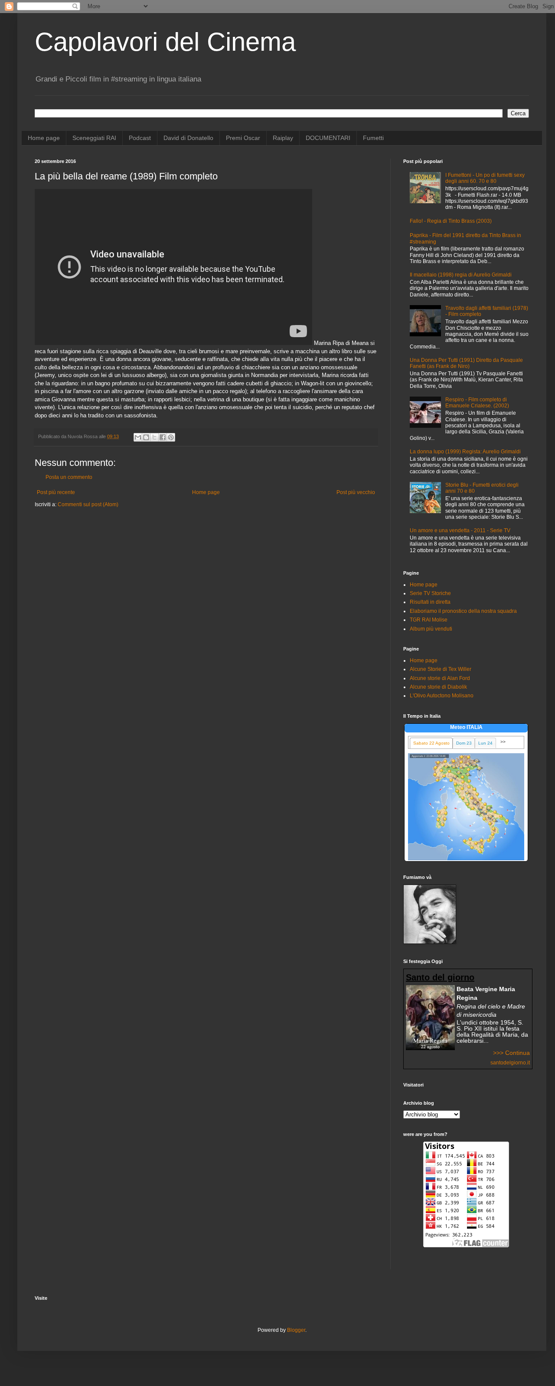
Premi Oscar (243, 137)
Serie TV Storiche (430, 593)
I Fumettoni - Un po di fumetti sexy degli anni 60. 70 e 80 (485, 178)
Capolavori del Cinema (165, 41)
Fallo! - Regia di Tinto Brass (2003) (451, 221)
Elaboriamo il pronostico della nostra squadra (463, 611)
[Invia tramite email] (138, 437)
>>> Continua (511, 1052)
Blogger (296, 1330)
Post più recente (56, 492)
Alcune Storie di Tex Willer (440, 669)
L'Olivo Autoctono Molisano (441, 696)
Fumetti (373, 137)
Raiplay (283, 137)
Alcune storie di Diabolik (438, 687)
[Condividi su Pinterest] (170, 437)
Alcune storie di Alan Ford (440, 678)
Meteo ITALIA (466, 727)
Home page (44, 137)
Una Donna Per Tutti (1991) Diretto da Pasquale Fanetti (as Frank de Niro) (466, 363)
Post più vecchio (355, 492)
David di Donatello (188, 137)
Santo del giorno (440, 977)
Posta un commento (69, 477)
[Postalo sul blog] (146, 437)
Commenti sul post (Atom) (88, 504)
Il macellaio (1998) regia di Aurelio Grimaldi (461, 275)
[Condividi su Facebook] (162, 437)
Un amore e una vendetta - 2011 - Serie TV (460, 530)
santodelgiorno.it (510, 1063)
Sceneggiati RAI (94, 137)
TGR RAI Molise (428, 620)
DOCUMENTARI (328, 137)
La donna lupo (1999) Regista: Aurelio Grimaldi (465, 452)
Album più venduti (431, 629)
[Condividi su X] (154, 437)
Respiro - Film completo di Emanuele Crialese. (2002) (477, 403)
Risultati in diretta (430, 602)
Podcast (140, 137)
